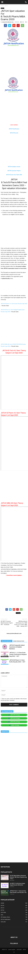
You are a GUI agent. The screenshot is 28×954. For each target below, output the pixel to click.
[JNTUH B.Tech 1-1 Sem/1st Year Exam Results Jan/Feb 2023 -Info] (5, 892)
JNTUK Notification (5, 919)
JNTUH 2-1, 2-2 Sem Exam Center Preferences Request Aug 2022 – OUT (18, 654)
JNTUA (2, 910)
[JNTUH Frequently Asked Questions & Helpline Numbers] (5, 647)
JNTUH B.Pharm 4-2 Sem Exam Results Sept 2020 (14, 303)
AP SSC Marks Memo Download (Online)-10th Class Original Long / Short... (18, 877)
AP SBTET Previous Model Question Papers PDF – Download (7, 623)
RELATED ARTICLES (6, 641)
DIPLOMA (3, 912)
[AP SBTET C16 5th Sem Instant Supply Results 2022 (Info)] (5, 885)
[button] (26, 2)
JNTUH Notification (14, 128)
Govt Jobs (3, 921)
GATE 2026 (19, 949)
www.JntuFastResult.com (7, 22)
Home (2, 5)
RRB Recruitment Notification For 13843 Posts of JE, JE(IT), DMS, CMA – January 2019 (20, 624)
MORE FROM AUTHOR (18, 641)
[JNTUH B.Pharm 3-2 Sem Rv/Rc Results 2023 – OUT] (5, 662)
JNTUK (2, 905)
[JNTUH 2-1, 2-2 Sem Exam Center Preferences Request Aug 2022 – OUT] (5, 654)
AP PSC (24, 949)
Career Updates (11, 949)
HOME (2, 903)
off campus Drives (5, 917)
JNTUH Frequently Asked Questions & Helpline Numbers (16, 647)
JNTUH (2, 8)
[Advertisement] (14, 62)
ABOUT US (4, 949)
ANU (2, 914)
